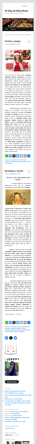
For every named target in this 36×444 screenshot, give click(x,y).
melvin (7, 417)
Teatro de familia (9, 331)
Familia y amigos (13, 41)
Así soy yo (13, 29)
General (14, 160)
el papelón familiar (16, 328)
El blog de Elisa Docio (16, 10)
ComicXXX (8, 421)
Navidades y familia (14, 170)
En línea (9, 428)
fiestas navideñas (15, 161)
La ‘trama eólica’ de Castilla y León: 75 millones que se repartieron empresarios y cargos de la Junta (18, 403)
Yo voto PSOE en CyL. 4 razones (14, 393)
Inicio (6, 29)
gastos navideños (25, 330)
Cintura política (15, 413)
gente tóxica (23, 161)
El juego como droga (19, 421)
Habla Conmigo (12, 382)
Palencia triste (17, 415)
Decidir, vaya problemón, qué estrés (15, 391)
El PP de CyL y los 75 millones (14, 399)
